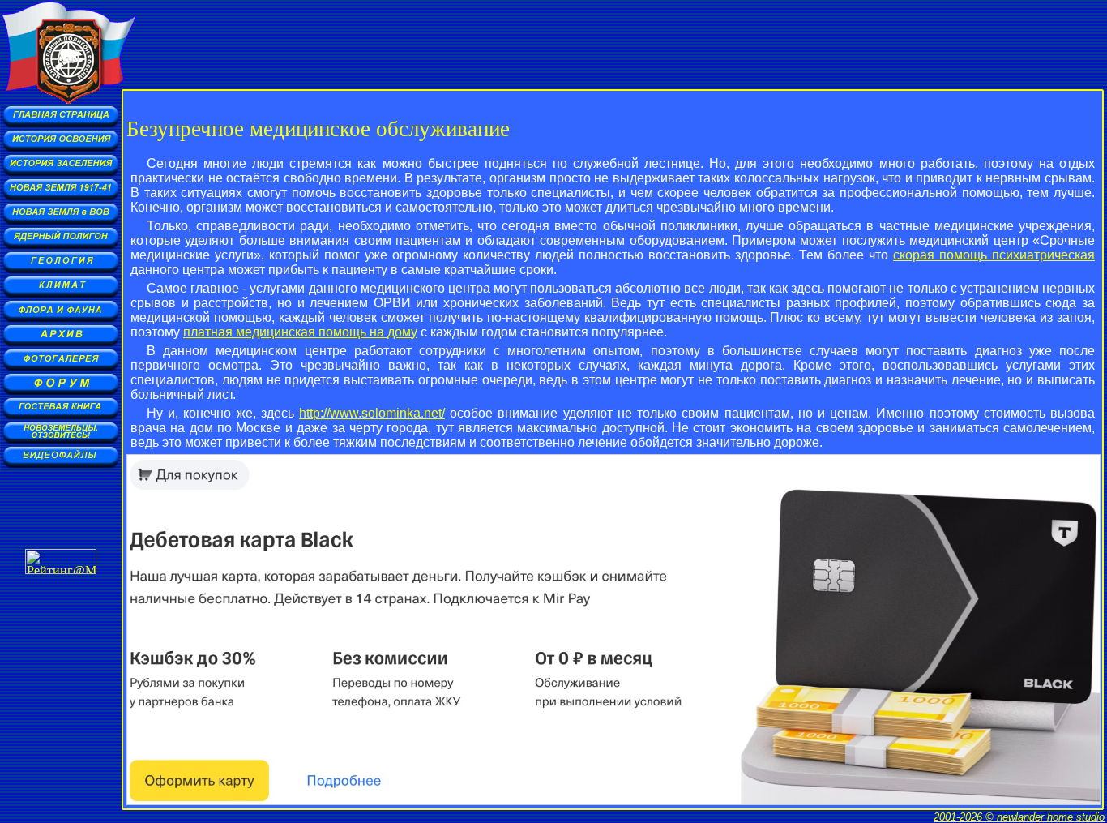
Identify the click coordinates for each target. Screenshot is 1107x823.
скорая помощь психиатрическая (994, 255)
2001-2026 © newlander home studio (1019, 817)
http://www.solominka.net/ (372, 413)
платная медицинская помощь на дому (300, 332)
